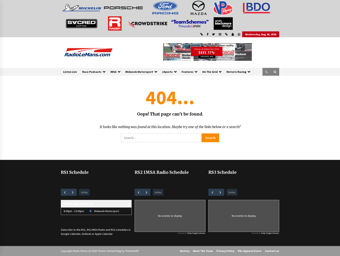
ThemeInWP (132, 251)
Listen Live (70, 72)
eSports (167, 72)
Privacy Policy (225, 251)
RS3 (113, 229)
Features (187, 72)
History (184, 251)
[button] (266, 72)
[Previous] (65, 192)
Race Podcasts (92, 72)
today (84, 192)
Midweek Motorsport (139, 72)
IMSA (113, 72)
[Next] (73, 192)
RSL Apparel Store (249, 251)
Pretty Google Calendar (196, 233)
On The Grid (210, 72)
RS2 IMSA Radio (96, 229)
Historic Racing (236, 72)
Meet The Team (203, 251)
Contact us (272, 251)
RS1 (83, 229)
